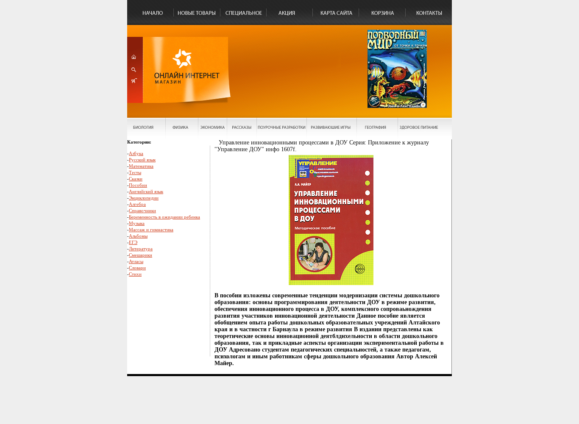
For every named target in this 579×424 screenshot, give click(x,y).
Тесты (135, 172)
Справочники (142, 210)
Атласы (136, 261)
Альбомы (138, 235)
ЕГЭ (133, 242)
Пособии (138, 185)
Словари (137, 267)
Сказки (135, 178)
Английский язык (146, 191)
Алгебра (137, 204)
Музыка (137, 223)
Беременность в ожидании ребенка (164, 216)
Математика (141, 166)
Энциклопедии (144, 197)
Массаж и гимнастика (151, 229)
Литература (141, 248)
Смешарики (140, 255)
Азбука (136, 153)
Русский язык (142, 159)
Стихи (135, 274)
